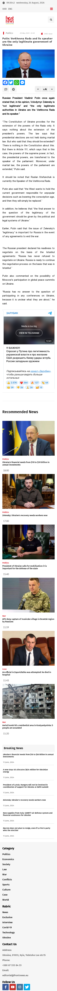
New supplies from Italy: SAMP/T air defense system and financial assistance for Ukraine (27, 814)
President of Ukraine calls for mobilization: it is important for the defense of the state (24, 567)
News (5, 912)
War (4, 874)
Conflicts (7, 879)
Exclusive (7, 917)
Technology (8, 932)
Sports (6, 884)
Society (6, 864)
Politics (6, 854)
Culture (6, 889)
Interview (7, 922)
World (5, 899)
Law (4, 869)
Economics (8, 859)
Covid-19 (7, 927)
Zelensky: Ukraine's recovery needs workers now (25, 515)
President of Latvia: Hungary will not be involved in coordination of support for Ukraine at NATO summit (25, 786)
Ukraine (6, 937)
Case (4, 894)
